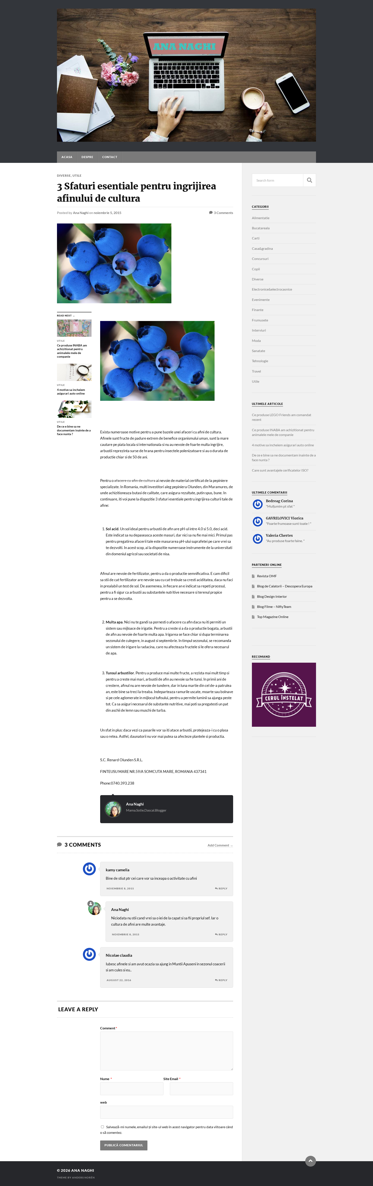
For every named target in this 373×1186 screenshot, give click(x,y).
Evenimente (261, 299)
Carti (255, 238)
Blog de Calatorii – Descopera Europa (284, 586)
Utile (77, 175)
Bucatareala (261, 228)
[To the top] (310, 1161)
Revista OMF (267, 576)
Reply (223, 888)
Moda (256, 340)
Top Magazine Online (272, 617)
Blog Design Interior (272, 596)
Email (175, 1079)
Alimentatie (260, 218)
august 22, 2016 (119, 980)
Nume (106, 1079)
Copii (256, 269)
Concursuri (260, 258)
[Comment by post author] (90, 904)
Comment (108, 1028)
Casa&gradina (262, 248)
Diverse (64, 175)
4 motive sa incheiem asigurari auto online (283, 445)
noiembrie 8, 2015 (120, 888)
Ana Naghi (81, 213)
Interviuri (259, 330)
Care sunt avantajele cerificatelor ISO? (280, 470)
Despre (87, 157)
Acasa (67, 157)
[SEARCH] (309, 180)
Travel (256, 371)
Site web (134, 1090)
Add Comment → (220, 845)
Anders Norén (83, 1177)
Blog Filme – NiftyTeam (274, 606)
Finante (257, 310)
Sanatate (258, 351)
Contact (109, 157)
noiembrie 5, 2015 (107, 213)
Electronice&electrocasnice (272, 289)
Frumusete (260, 320)
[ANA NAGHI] (186, 139)
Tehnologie (260, 361)
